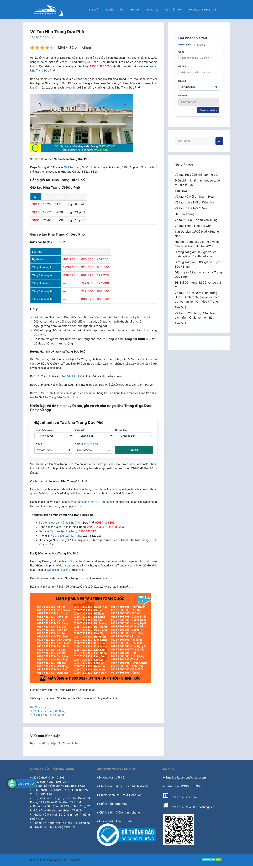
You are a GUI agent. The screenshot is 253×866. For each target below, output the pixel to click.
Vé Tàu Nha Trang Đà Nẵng (49, 711)
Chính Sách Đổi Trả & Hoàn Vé (120, 795)
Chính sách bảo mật (113, 803)
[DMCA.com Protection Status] (212, 860)
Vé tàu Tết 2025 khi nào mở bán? (198, 174)
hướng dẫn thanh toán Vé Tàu (86, 501)
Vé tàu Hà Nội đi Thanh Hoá (194, 196)
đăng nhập (49, 743)
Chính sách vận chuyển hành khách (123, 786)
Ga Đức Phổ (70, 397)
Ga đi (181, 51)
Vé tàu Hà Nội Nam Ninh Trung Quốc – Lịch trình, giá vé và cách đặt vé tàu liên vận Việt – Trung (197, 297)
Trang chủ (92, 9)
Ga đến (182, 66)
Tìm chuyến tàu (208, 110)
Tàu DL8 (180, 307)
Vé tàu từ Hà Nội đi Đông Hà (194, 202)
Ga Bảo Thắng (184, 214)
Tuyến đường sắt (43, 430)
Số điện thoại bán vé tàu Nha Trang (60, 522)
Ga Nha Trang (72, 167)
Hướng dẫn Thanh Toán (115, 821)
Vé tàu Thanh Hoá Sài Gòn (193, 225)
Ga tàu (109, 9)
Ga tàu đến (121, 430)
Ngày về (87, 443)
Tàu (122, 9)
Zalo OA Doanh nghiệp (199, 807)
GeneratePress (91, 860)
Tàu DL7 (180, 323)
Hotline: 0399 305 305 (202, 9)
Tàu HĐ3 (181, 190)
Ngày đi (38, 443)
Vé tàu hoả (152, 9)
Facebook (191, 797)
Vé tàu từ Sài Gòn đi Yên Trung (196, 220)
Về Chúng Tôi (173, 9)
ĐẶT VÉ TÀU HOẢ (72, 376)
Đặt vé (135, 9)
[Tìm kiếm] (219, 141)
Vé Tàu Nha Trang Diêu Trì (49, 714)
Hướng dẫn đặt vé (111, 777)
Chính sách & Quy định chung (119, 812)
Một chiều (186, 44)
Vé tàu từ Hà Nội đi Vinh (191, 208)
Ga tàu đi (79, 430)
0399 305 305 (26, 783)
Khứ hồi (201, 45)
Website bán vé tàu (58, 569)
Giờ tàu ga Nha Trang (68, 535)
